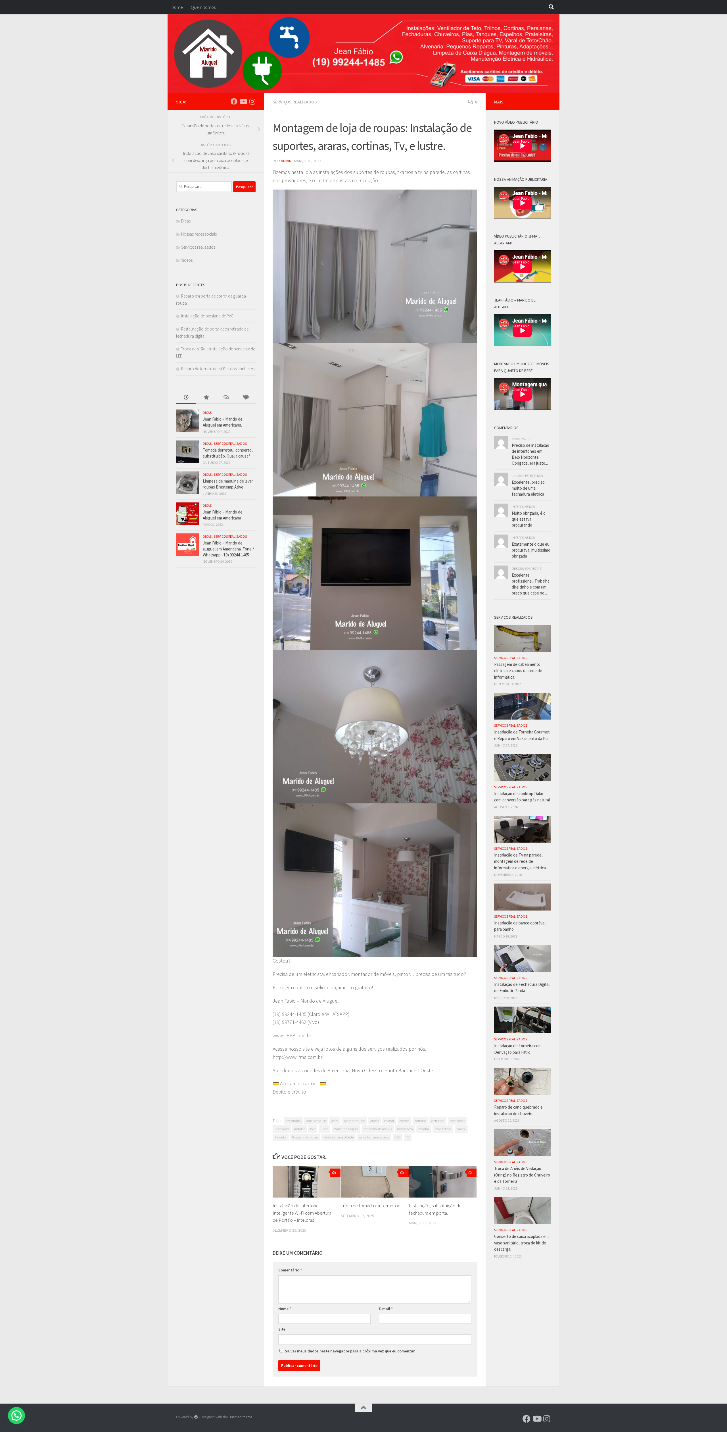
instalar (299, 1129)
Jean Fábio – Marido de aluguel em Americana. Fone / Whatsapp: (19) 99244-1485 (228, 549)
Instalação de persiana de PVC (207, 316)
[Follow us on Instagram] (252, 101)
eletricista (437, 1121)
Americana (293, 1121)
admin (286, 160)
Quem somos (203, 7)
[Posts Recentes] (186, 398)
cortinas (420, 1121)
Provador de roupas (305, 1137)
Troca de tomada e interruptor (370, 1205)
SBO (397, 1137)
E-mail (386, 1308)
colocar (389, 1121)
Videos (187, 260)
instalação (282, 1129)
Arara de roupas (354, 1121)
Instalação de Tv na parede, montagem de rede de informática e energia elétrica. (520, 861)
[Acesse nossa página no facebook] (234, 101)
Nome (284, 1308)
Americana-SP (316, 1121)
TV (408, 1137)
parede (461, 1129)
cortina (405, 1121)
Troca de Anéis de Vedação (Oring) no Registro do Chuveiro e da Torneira (522, 1175)
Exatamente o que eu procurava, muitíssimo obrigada (531, 550)
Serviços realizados (295, 102)
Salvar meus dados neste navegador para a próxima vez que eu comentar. (350, 1351)
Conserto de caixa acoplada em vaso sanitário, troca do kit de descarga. (521, 1243)
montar (423, 1129)
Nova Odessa (442, 1129)
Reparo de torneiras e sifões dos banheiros (218, 368)
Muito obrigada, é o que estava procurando (529, 519)
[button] (16, 1415)
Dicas (186, 221)
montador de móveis (378, 1129)
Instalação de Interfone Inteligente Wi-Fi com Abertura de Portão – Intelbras (302, 1212)
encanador (457, 1121)
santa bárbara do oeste (374, 1137)
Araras (374, 1121)
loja (312, 1129)
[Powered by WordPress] (196, 1417)
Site (281, 1329)
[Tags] (246, 398)
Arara (335, 1121)
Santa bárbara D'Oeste (338, 1137)
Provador (281, 1137)
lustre (324, 1129)
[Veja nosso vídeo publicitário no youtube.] (243, 101)
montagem (405, 1129)
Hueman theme (240, 1417)
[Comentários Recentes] (226, 398)
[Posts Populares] (206, 398)
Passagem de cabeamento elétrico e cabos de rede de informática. (518, 671)
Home (177, 7)
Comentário (290, 1270)
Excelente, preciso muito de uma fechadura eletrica (528, 488)
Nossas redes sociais (199, 234)
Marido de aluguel (346, 1129)
